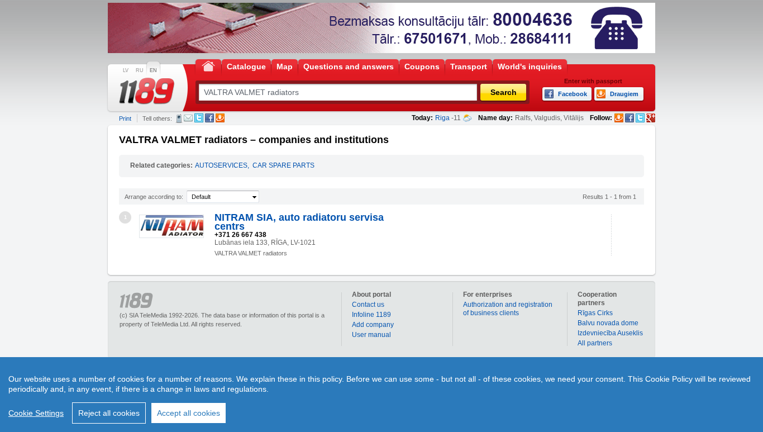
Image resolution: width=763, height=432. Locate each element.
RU (140, 70)
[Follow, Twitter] (640, 117)
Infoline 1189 (371, 315)
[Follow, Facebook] (629, 117)
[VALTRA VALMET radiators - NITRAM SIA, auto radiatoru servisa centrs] (171, 226)
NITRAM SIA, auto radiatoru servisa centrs (299, 222)
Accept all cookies (188, 413)
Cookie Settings (36, 413)
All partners (595, 343)
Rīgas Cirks (595, 313)
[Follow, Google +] (650, 117)
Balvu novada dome (608, 323)
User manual (371, 335)
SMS (179, 118)
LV (125, 70)
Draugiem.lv (220, 117)
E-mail (188, 117)
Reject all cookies (109, 413)
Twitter (198, 117)
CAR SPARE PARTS (283, 165)
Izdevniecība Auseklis (610, 333)
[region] (381, 394)
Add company (373, 325)
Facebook (209, 117)
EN (153, 70)
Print (125, 118)
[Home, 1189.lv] (208, 65)
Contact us (368, 304)
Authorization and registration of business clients (507, 309)
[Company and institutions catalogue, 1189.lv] (147, 91)
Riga (442, 118)
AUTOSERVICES (221, 165)
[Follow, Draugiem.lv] (618, 117)
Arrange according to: (154, 196)
